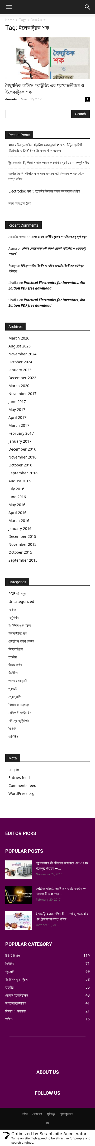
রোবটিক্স (13, 736)
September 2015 (22, 560)
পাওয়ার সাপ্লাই (17, 680)
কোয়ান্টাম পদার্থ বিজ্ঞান (21, 641)
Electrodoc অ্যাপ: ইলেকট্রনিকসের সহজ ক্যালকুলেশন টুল (44, 191)
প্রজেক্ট (12, 688)
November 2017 (22, 393)
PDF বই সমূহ (17, 593)
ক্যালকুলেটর (66, 1114)
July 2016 (16, 488)
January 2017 (19, 441)
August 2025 (19, 346)
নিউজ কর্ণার (15, 664)
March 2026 (18, 338)
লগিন (24, 1114)
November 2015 (22, 544)
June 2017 (17, 401)
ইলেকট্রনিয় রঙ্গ (17, 633)
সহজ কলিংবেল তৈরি (19, 203)
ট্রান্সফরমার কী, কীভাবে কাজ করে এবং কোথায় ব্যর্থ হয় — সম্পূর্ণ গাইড (48, 163)
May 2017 (16, 409)
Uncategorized (21, 601)
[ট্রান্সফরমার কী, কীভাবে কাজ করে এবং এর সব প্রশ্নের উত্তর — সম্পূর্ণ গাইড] (18, 869)
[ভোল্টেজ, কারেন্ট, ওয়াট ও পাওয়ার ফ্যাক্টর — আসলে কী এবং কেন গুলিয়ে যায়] (18, 895)
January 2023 (19, 369)
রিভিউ (12, 728)
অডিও (12, 609)
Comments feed (22, 785)
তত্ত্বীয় (12, 656)
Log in (13, 769)
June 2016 (17, 496)
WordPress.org (21, 793)
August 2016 (19, 480)
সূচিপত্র (51, 1114)
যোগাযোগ (37, 1114)
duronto (11, 99)
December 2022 (22, 377)
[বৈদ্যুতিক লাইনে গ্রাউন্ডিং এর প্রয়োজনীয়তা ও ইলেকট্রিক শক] (47, 58)
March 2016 (18, 520)
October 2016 (20, 464)
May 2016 (16, 504)
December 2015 (22, 536)
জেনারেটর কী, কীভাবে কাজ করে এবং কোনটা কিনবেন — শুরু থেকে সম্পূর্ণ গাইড (46, 176)
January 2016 (19, 528)
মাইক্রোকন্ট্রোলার (18, 720)
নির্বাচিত (13, 672)
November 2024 (22, 353)
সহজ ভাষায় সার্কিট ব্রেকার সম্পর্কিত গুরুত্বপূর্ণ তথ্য (58, 236)
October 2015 (20, 552)
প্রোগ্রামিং (14, 696)
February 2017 (21, 433)
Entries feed (19, 777)
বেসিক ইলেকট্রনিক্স (19, 712)
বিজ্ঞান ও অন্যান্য (18, 704)
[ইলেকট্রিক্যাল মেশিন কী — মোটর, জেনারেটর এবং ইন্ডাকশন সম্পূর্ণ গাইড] (18, 920)
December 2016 (22, 449)
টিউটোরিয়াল (15, 649)
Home (9, 19)
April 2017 (17, 417)
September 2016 (22, 472)
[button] (9, 7)
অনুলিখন (13, 617)
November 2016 (22, 457)
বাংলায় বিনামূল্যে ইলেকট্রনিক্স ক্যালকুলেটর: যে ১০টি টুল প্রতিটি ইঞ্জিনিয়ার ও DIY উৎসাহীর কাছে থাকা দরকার (45, 148)
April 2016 (17, 512)
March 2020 (18, 385)
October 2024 (20, 361)
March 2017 (18, 425)
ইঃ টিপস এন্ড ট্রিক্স (19, 625)
